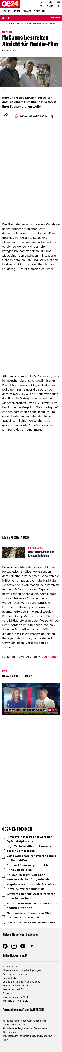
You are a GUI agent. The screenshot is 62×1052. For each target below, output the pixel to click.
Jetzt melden (50, 657)
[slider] (18, 710)
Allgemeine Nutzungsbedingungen (22, 970)
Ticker (5, 11)
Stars (27, 11)
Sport (16, 11)
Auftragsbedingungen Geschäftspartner (24, 1021)
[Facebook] (5, 946)
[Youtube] (22, 946)
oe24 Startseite (11, 967)
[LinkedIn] (31, 946)
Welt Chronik (20, 24)
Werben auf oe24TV (13, 990)
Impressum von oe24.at (15, 997)
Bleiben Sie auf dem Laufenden (20, 934)
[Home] (3, 24)
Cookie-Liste (9, 978)
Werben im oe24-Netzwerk (17, 986)
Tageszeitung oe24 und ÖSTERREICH (23, 1009)
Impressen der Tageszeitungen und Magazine (27, 1036)
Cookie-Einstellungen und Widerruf (22, 982)
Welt (6, 18)
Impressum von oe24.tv (15, 1001)
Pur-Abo (7, 993)
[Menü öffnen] (59, 11)
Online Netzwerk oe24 (15, 955)
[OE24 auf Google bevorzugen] (53, 116)
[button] (31, 699)
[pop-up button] (49, 710)
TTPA (5, 1040)
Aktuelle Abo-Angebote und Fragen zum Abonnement (25, 1030)
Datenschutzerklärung (15, 974)
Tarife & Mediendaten (14, 1025)
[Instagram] (14, 946)
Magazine (39, 11)
